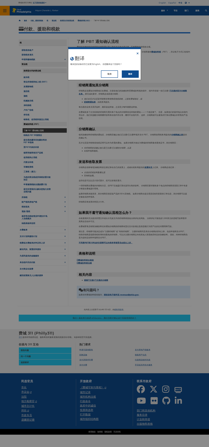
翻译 (130, 74)
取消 (110, 74)
